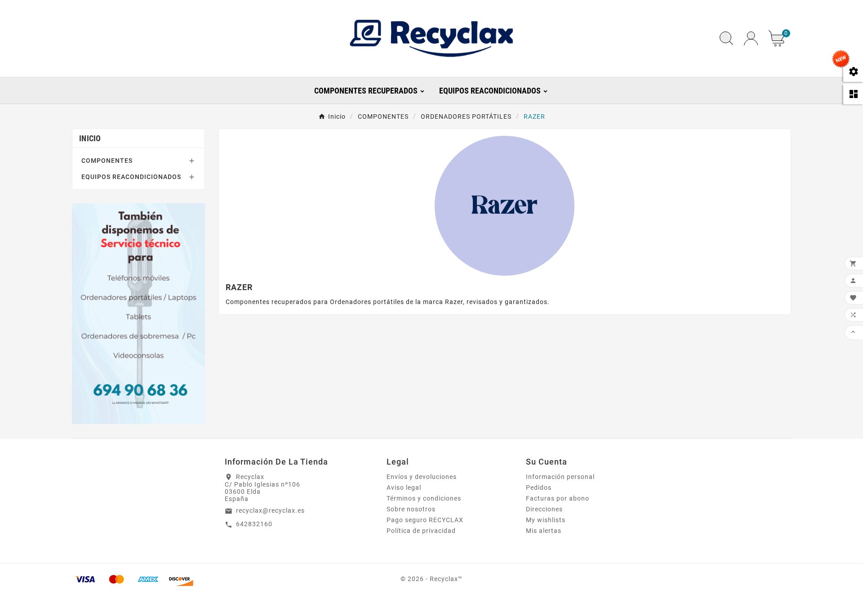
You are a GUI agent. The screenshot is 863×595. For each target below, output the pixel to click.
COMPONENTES (107, 160)
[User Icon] (751, 38)
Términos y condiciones (424, 498)
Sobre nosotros (411, 509)
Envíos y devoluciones (422, 476)
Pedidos (539, 487)
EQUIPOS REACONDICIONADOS (131, 176)
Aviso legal (404, 487)
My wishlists (545, 519)
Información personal (560, 476)
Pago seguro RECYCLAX (425, 519)
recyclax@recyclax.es (270, 510)
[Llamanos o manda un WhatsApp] (138, 313)
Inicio (90, 138)
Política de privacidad (421, 530)
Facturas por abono (557, 498)
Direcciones (544, 509)
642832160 (254, 524)
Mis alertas (543, 530)
